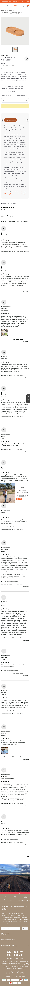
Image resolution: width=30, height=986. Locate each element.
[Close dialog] (29, 484)
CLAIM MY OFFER (19, 499)
